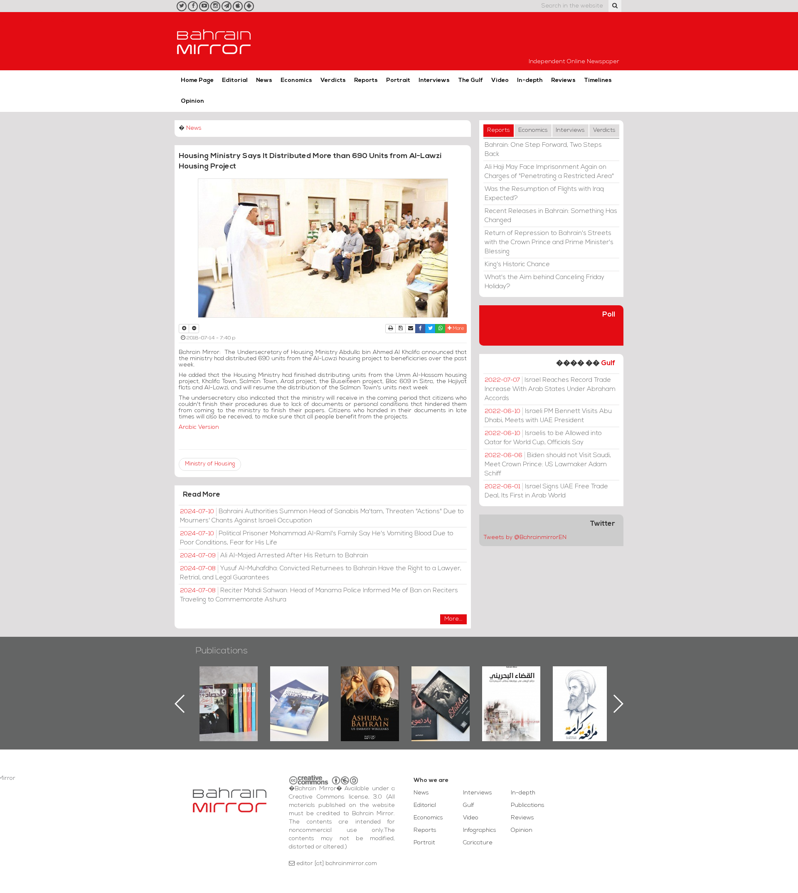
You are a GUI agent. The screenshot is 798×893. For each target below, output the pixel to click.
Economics (296, 80)
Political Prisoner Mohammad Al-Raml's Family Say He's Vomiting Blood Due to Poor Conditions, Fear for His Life (316, 538)
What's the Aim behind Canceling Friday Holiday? (544, 282)
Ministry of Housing (210, 464)
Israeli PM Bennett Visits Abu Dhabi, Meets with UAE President (548, 416)
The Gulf (470, 80)
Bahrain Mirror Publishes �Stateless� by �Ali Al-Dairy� (370, 690)
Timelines (598, 80)
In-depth (530, 80)
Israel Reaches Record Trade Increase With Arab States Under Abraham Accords (550, 389)
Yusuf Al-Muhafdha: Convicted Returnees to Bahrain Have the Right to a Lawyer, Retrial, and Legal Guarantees (320, 573)
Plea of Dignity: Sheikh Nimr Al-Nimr (511, 685)
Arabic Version (199, 427)
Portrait (398, 80)
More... (453, 619)
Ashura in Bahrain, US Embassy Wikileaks (299, 690)
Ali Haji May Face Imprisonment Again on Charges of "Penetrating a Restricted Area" (549, 172)
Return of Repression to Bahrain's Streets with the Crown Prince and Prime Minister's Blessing (549, 242)
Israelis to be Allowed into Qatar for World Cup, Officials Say (543, 438)
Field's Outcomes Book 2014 (582, 680)
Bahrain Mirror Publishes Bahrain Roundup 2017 (228, 690)
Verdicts (333, 80)
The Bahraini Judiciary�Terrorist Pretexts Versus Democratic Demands (442, 695)
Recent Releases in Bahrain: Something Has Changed (551, 216)
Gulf (608, 363)
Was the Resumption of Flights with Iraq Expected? (544, 194)
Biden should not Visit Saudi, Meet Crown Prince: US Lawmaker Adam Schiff (548, 464)
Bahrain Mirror (214, 41)
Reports (366, 80)
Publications (221, 651)
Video (500, 80)
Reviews (563, 80)
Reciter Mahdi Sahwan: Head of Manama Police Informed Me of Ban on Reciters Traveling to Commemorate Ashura (319, 595)
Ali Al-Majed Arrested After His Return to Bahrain (274, 555)
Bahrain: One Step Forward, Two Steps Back (543, 150)
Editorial (235, 80)
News (264, 80)
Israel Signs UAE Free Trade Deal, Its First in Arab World (546, 491)
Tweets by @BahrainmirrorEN (524, 537)
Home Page (197, 80)
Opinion (192, 101)
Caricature (478, 843)
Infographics (479, 830)
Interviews (434, 80)
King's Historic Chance (517, 264)
